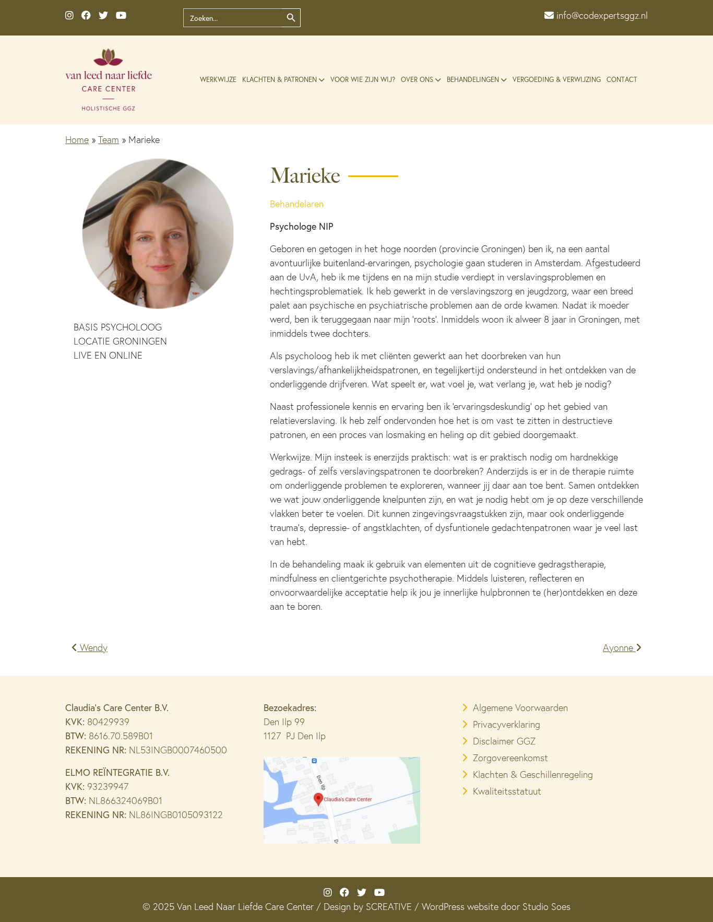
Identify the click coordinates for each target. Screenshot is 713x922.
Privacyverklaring (506, 724)
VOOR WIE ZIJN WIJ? (362, 79)
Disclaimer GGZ (504, 741)
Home (77, 140)
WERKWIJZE (218, 79)
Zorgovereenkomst (510, 758)
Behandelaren (297, 204)
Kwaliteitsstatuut (507, 791)
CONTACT (622, 79)
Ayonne (619, 648)
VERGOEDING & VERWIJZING (557, 79)
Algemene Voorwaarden (520, 708)
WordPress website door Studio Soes (496, 907)
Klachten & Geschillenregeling (533, 775)
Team (108, 140)
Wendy (92, 648)
